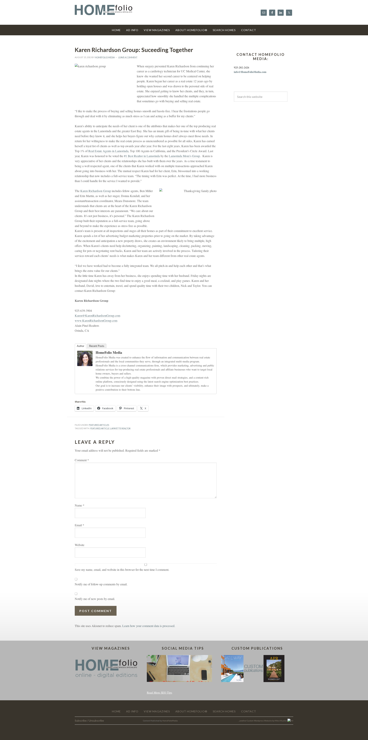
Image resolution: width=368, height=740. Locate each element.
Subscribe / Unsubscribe (89, 720)
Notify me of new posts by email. (95, 599)
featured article (99, 428)
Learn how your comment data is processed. (148, 626)
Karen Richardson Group (95, 191)
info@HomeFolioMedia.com (250, 72)
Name (79, 505)
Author (80, 346)
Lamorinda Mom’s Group (184, 156)
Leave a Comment (127, 57)
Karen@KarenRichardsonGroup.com (97, 315)
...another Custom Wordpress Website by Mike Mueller (263, 720)
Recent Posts (96, 346)
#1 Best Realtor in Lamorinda (142, 156)
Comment (82, 460)
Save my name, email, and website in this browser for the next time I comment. (122, 570)
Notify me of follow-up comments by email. (101, 584)
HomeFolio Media (109, 352)
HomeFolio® (103, 12)
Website (79, 545)
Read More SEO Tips (159, 692)
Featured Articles (99, 425)
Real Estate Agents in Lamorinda (108, 151)
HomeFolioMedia (170, 720)
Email (79, 525)
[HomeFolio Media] (85, 364)
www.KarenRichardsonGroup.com (96, 320)
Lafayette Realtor (120, 428)
